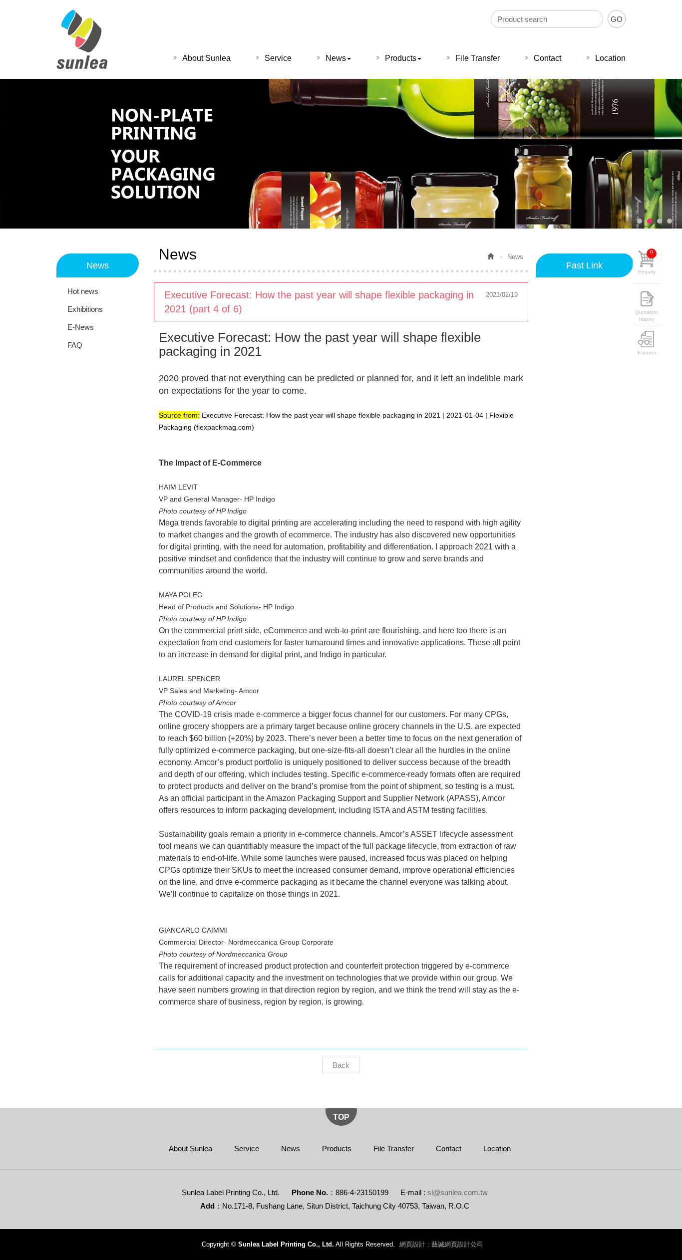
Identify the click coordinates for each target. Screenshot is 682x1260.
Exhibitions (85, 309)
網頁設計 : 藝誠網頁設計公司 (441, 1244)
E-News (80, 327)
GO (617, 19)
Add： (211, 1206)
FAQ (74, 345)
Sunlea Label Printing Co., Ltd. (81, 39)
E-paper (647, 352)
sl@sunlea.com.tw (457, 1192)
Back (341, 1065)
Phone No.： (314, 1192)
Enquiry (647, 261)
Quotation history (646, 314)
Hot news (82, 291)
